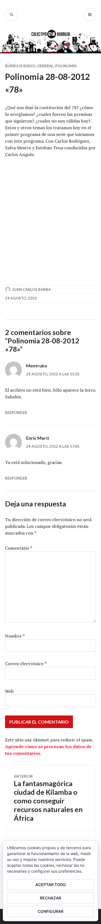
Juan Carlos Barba (31, 289)
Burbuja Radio (20, 66)
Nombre (15, 636)
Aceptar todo (50, 884)
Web (9, 691)
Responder (16, 412)
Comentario (18, 548)
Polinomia (66, 66)
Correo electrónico (26, 663)
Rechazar (50, 898)
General (45, 66)
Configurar (50, 911)
